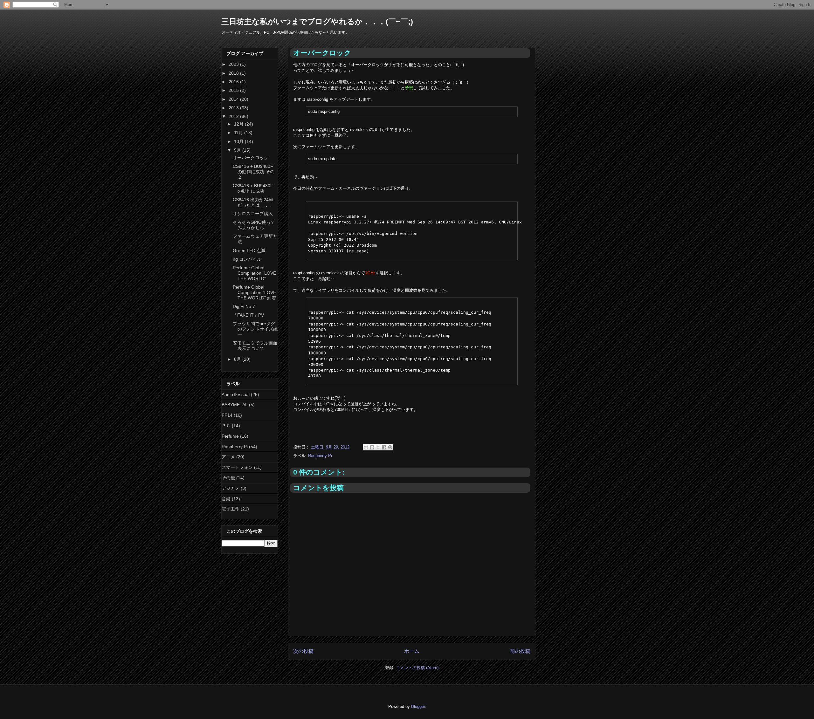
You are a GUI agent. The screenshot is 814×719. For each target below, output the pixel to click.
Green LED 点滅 (249, 250)
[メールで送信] (366, 447)
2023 (234, 64)
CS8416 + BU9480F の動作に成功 (253, 188)
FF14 (227, 415)
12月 (239, 124)
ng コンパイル (247, 259)
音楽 (226, 498)
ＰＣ (226, 425)
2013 (234, 107)
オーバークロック (250, 157)
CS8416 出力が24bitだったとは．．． (253, 202)
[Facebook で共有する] (384, 447)
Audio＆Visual (236, 394)
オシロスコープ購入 (253, 213)
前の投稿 (520, 651)
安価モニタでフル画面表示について (255, 345)
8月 (238, 359)
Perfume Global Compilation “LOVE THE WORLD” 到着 (254, 292)
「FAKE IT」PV (248, 315)
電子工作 (230, 508)
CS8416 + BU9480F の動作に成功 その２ (253, 172)
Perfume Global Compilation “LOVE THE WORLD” (254, 273)
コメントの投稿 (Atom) (417, 667)
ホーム (411, 651)
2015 (234, 90)
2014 (234, 99)
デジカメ (230, 488)
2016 (234, 81)
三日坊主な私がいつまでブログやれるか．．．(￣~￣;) (317, 21)
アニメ (228, 456)
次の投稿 (303, 651)
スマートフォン (237, 467)
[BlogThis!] (372, 447)
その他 (228, 477)
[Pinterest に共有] (390, 447)
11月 (239, 132)
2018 (234, 73)
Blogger (418, 706)
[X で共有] (378, 447)
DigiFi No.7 (244, 306)
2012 (234, 116)
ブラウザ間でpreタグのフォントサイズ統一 (255, 329)
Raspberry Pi (320, 455)
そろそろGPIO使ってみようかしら (254, 225)
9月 (238, 150)
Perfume (230, 436)
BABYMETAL (235, 404)
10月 (239, 141)
